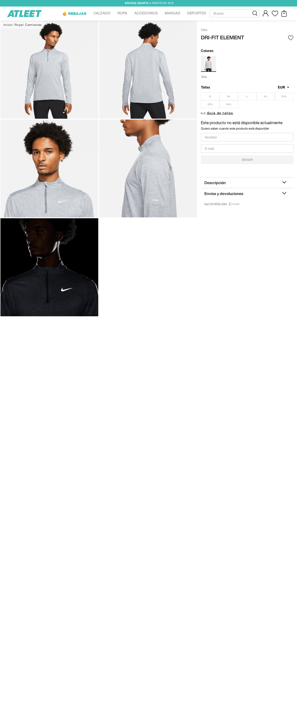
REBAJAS (77, 13)
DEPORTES (196, 13)
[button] (74, 13)
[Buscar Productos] (255, 13)
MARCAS (172, 13)
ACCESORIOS (146, 13)
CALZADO (102, 13)
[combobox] (235, 13)
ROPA (122, 13)
